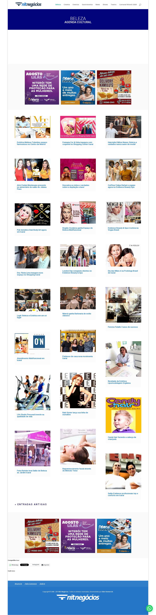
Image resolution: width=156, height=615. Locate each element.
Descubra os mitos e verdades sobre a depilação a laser (75, 186)
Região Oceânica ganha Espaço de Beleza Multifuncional (77, 229)
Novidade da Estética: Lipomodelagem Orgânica (119, 382)
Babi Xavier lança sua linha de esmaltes (75, 413)
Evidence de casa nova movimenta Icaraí (77, 357)
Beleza (58, 5)
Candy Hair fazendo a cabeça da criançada (122, 438)
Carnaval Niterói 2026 (128, 5)
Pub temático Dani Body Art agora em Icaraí (31, 231)
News (98, 5)
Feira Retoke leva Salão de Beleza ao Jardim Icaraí (32, 471)
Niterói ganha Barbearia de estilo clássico (76, 314)
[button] (149, 608)
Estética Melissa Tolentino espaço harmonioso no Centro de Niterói (32, 143)
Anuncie (18, 584)
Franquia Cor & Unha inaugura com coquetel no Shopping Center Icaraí (77, 143)
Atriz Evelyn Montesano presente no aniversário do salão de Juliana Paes (31, 187)
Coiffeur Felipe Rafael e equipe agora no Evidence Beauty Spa (121, 186)
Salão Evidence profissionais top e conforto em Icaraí (123, 494)
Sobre (42, 584)
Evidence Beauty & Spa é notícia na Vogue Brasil (123, 229)
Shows (105, 5)
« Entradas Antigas (31, 504)
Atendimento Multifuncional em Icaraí (30, 359)
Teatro (113, 5)
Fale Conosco (31, 584)
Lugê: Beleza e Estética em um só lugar (32, 316)
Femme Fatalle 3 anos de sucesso (123, 327)
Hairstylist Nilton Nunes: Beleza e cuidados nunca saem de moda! (122, 143)
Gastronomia (87, 5)
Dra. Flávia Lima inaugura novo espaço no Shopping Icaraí (30, 274)
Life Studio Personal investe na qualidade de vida (30, 415)
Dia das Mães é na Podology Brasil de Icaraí (123, 272)
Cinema (67, 5)
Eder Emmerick (107, 592)
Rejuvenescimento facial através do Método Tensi (76, 470)
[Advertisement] (78, 47)
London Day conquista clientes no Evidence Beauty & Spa (77, 272)
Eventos (76, 5)
